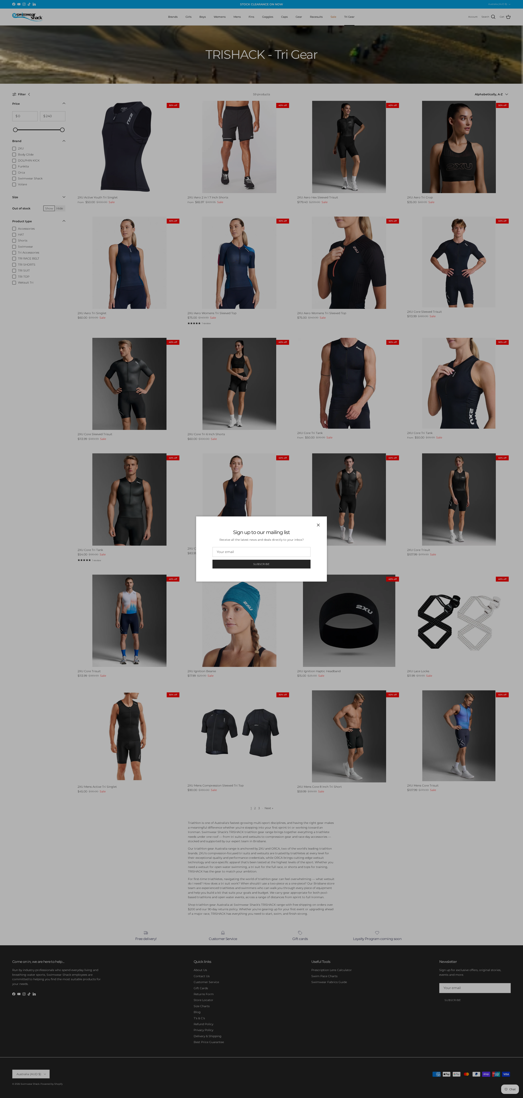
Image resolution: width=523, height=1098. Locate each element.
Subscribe (261, 564)
